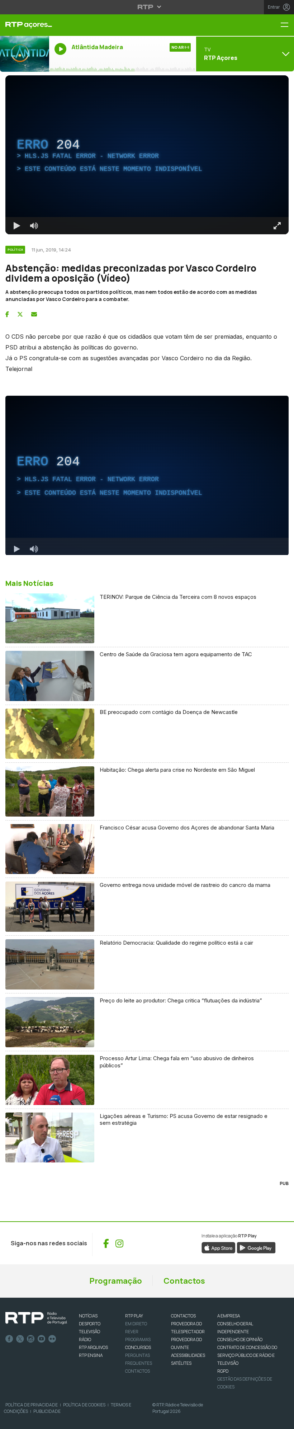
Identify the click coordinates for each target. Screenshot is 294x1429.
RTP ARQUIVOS (93, 1347)
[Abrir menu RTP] (147, 7)
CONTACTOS (183, 1316)
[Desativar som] (34, 225)
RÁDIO (85, 1339)
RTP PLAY (134, 1316)
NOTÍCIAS (88, 1316)
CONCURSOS (138, 1347)
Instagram (31, 1339)
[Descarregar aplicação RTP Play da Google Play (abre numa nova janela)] (256, 1247)
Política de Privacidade (31, 1405)
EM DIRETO (136, 1324)
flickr (52, 1339)
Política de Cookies (84, 1405)
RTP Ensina (91, 1355)
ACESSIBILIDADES (188, 1355)
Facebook (9, 1339)
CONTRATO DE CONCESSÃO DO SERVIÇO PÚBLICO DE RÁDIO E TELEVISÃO (247, 1355)
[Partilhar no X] (20, 314)
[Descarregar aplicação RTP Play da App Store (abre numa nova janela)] (218, 1247)
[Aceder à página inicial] (24, 25)
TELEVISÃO (89, 1332)
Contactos (184, 1280)
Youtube (42, 1339)
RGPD (222, 1371)
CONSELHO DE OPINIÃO (239, 1339)
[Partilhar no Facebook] (7, 314)
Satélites (181, 1363)
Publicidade (47, 1411)
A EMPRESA (228, 1316)
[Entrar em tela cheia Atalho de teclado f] (277, 225)
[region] (147, 154)
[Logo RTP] (36, 1318)
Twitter (20, 1339)
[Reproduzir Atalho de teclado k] (16, 225)
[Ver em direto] (24, 54)
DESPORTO (89, 1324)
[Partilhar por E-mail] (34, 314)
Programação (115, 1280)
